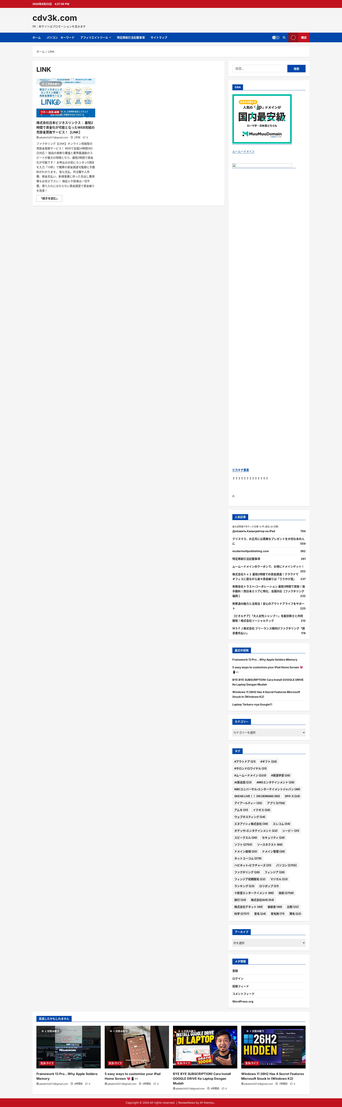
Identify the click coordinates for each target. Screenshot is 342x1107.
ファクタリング (247, 872)
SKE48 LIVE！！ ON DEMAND (257, 796)
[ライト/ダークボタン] (276, 38)
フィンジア (275, 872)
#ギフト (268, 761)
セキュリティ (273, 837)
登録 (235, 970)
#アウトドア (245, 761)
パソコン (286, 865)
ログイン (237, 978)
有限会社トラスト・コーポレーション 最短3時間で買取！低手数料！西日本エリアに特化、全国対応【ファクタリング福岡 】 (268, 591)
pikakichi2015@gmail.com (53, 137)
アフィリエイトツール (94, 37)
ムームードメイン (243, 151)
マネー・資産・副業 (50, 112)
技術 (286, 893)
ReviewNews (186, 1102)
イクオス (261, 810)
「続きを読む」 (51, 199)
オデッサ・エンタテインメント (255, 830)
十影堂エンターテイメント (254, 893)
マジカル (279, 879)
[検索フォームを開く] (284, 37)
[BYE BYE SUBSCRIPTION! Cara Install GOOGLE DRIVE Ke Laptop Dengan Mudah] (205, 1047)
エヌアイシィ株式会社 (251, 823)
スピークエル (245, 837)
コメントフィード (243, 993)
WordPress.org (242, 1001)
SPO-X (292, 796)
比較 (293, 906)
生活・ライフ (47, 1063)
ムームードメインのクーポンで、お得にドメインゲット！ (268, 566)
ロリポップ (269, 886)
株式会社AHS (262, 899)
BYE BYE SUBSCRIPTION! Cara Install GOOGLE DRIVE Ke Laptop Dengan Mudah (202, 1078)
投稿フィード (240, 986)
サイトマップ (159, 37)
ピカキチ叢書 (240, 470)
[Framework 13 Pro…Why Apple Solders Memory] (68, 1047)
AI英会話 (243, 782)
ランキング (244, 886)
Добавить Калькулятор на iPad (253, 531)
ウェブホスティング (249, 816)
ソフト (243, 844)
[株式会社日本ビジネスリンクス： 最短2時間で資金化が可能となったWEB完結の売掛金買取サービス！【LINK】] (65, 97)
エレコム (281, 823)
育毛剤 (277, 913)
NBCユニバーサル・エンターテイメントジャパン (267, 789)
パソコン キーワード (60, 37)
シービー (290, 830)
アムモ (241, 810)
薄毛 (295, 913)
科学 (241, 913)
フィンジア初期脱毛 (249, 879)
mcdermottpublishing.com (250, 551)
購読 (304, 37)
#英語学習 (280, 775)
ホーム (36, 37)
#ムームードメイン (250, 775)
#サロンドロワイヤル (250, 768)
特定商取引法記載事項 (131, 37)
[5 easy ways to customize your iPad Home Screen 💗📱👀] (137, 1047)
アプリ (276, 803)
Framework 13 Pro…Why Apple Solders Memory (264, 659)
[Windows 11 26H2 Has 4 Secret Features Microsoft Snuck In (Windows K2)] (273, 1047)
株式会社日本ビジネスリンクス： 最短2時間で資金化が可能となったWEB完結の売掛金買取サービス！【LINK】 (65, 127)
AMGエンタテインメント (275, 782)
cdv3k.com (54, 18)
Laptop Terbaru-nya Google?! (252, 704)
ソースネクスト (269, 844)
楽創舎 (275, 906)
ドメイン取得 (245, 851)
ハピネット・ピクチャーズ (252, 865)
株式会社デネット (248, 906)
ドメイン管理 (273, 851)
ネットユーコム (247, 858)
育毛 (260, 913)
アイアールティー (248, 803)
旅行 (240, 899)
